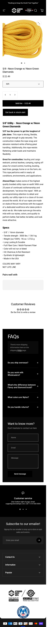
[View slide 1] (20, 509)
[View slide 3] (26, 509)
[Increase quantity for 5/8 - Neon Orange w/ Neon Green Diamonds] (15, 95)
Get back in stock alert (15, 112)
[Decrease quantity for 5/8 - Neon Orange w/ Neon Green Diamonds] (5, 95)
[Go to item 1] (24, 63)
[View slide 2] (23, 509)
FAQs (19, 350)
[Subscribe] (38, 540)
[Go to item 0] (21, 63)
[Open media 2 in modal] (38, 23)
